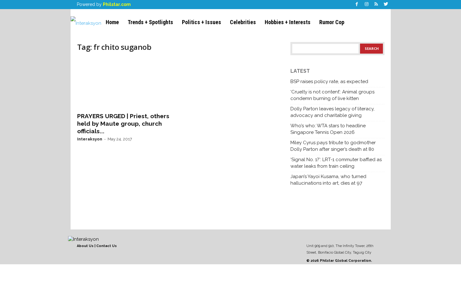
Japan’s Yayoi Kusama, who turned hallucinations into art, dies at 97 (328, 180)
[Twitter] (386, 4)
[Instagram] (366, 4)
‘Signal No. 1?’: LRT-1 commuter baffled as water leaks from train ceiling (336, 163)
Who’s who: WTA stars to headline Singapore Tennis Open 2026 (328, 129)
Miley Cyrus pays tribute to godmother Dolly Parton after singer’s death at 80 (333, 146)
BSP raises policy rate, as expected (329, 81)
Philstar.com (117, 4)
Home (112, 22)
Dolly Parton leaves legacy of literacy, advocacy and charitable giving (332, 112)
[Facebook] (357, 4)
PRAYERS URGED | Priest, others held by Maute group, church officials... (123, 123)
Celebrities (243, 22)
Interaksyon (89, 139)
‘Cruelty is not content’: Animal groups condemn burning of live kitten (332, 95)
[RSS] (376, 4)
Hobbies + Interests (287, 22)
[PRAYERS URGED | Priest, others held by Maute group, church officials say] (124, 83)
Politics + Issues (201, 22)
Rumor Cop (331, 22)
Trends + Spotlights (150, 22)
